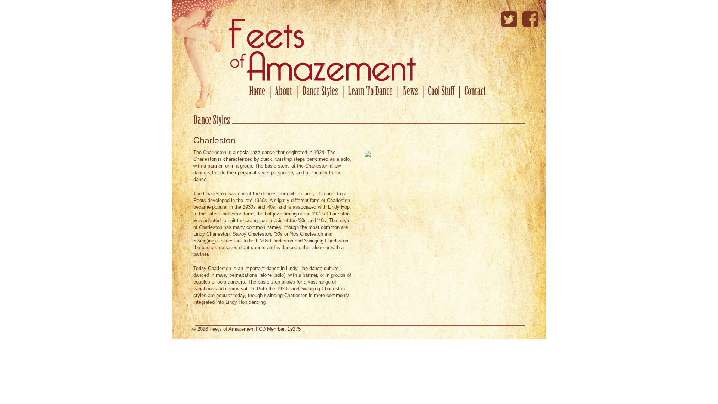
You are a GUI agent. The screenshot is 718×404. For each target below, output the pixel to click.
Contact (475, 92)
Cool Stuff (441, 92)
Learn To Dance (370, 92)
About (283, 92)
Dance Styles (320, 92)
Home (257, 92)
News (410, 92)
